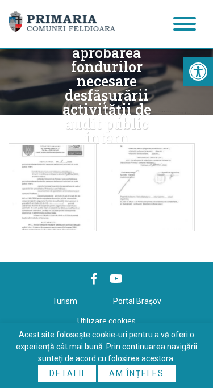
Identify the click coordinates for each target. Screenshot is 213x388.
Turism (64, 301)
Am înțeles (136, 373)
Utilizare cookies (106, 321)
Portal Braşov (137, 301)
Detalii (67, 373)
